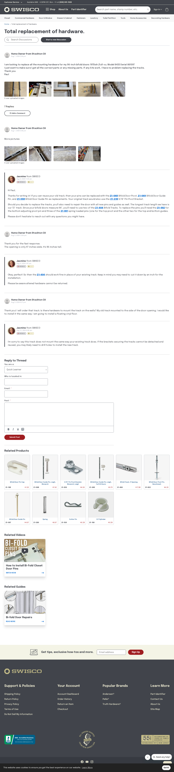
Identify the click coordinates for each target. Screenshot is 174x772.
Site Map (155, 709)
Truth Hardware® (112, 704)
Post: (6, 401)
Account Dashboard (68, 694)
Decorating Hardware (160, 18)
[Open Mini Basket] (167, 9)
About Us (155, 704)
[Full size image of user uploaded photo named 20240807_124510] (89, 89)
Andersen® (108, 694)
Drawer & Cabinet (64, 18)
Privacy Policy (11, 704)
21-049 (142, 196)
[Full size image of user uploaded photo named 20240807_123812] (15, 153)
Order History (65, 699)
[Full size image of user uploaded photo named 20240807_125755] (89, 153)
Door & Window (45, 18)
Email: (7, 388)
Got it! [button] (166, 768)
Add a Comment (18, 113)
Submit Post (15, 437)
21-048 (114, 196)
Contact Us (156, 699)
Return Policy (11, 699)
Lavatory (94, 18)
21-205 (114, 199)
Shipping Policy (12, 694)
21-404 (99, 208)
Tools (123, 18)
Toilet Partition (109, 18)
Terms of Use (11, 709)
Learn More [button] (87, 768)
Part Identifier (157, 694)
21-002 (161, 208)
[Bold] (8, 429)
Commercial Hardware (24, 18)
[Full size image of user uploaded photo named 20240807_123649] (15, 89)
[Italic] (13, 429)
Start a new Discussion (56, 40)
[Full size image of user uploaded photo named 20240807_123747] (114, 89)
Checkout (63, 709)
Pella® (106, 699)
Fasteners (81, 18)
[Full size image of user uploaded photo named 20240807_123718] (40, 89)
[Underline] (18, 429)
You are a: (9, 364)
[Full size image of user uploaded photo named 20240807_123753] (65, 153)
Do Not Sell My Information (18, 714)
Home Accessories (138, 18)
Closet (7, 18)
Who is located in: (13, 376)
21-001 (64, 211)
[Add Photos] (22, 429)
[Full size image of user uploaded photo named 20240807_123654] (65, 89)
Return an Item (65, 704)
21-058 (21, 199)
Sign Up (136, 652)
